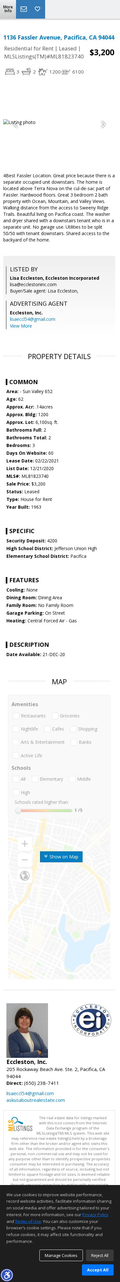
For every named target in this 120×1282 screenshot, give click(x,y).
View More (21, 326)
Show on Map (63, 857)
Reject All (99, 1255)
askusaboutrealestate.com (35, 1100)
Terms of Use (28, 1221)
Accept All (97, 1270)
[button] (6, 1275)
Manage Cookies (61, 1255)
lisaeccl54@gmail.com (32, 319)
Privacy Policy (95, 1214)
